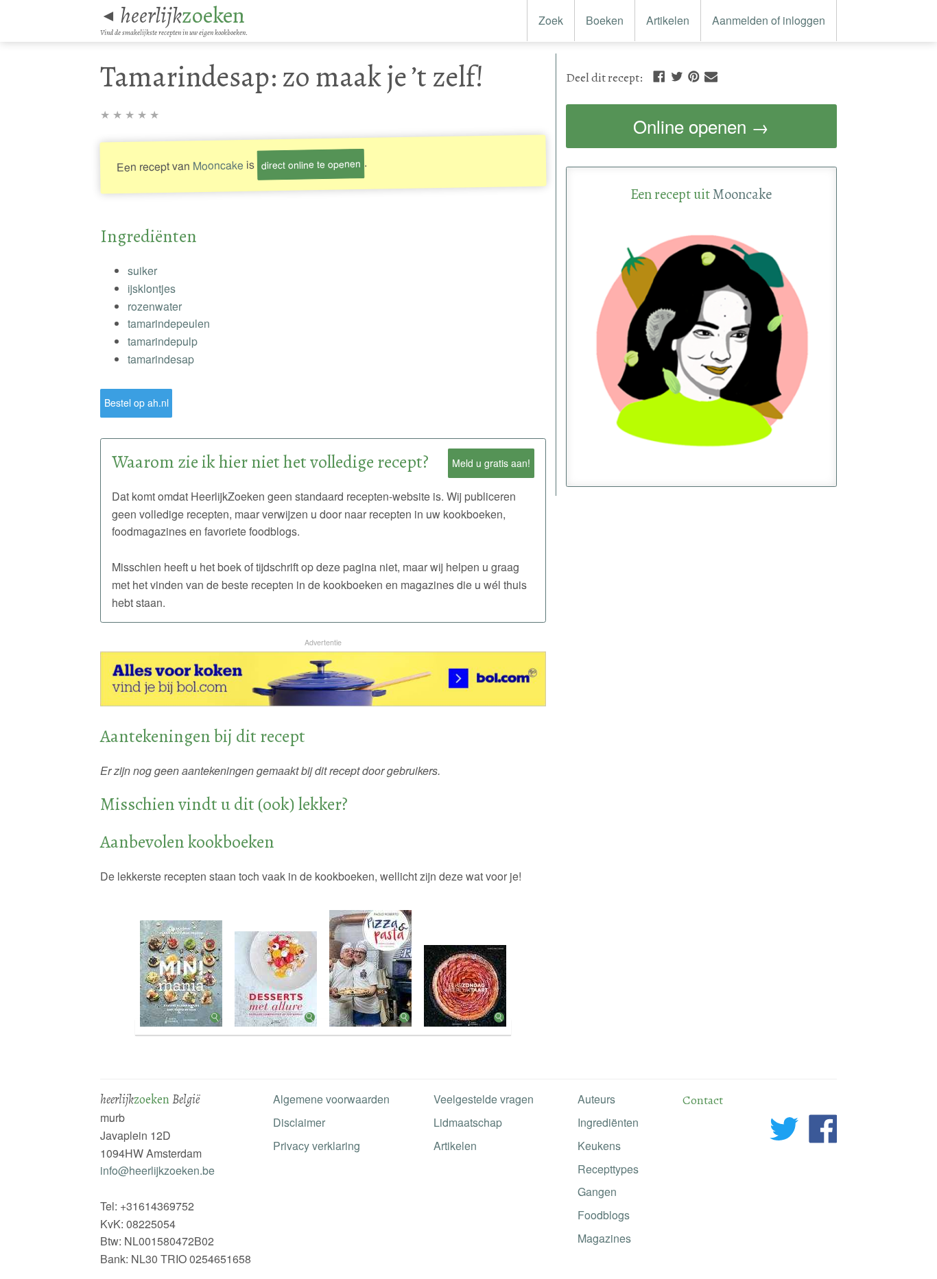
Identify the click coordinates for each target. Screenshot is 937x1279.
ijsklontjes (152, 288)
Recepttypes (608, 1169)
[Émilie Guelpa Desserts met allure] (277, 1027)
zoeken (182, 15)
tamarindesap (161, 359)
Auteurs (596, 1099)
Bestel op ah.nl (136, 402)
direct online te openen (311, 163)
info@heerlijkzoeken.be (157, 1170)
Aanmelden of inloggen (768, 20)
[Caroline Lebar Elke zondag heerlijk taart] (465, 1027)
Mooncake (218, 164)
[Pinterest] (693, 75)
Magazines (604, 1238)
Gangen (597, 1191)
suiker (142, 270)
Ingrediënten (608, 1122)
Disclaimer (299, 1122)
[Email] (710, 75)
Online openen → (701, 126)
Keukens (599, 1146)
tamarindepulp (163, 341)
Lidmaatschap (468, 1122)
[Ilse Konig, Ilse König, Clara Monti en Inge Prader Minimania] (182, 1027)
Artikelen (667, 20)
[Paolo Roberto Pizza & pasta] (371, 1027)
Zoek (550, 20)
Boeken (605, 20)
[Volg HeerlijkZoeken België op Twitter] (784, 1131)
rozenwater (155, 306)
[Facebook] (658, 75)
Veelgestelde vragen (484, 1099)
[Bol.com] (323, 702)
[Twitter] (677, 75)
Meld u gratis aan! (491, 463)
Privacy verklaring (316, 1146)
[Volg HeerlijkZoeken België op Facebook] (823, 1131)
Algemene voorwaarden (331, 1099)
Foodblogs (604, 1215)
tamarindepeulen (169, 323)
